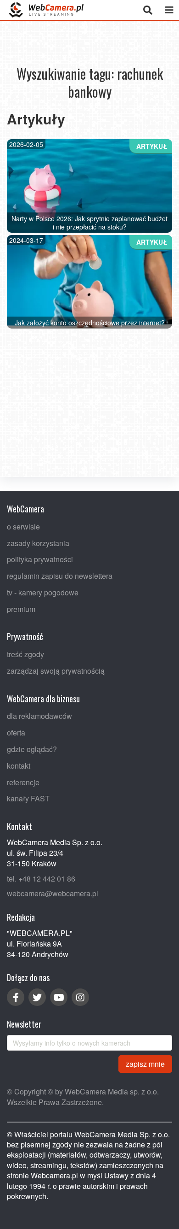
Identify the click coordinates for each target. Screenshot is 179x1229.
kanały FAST (28, 798)
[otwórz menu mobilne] (169, 10)
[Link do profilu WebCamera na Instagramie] (80, 997)
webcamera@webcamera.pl (52, 893)
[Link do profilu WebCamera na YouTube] (58, 997)
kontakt (18, 765)
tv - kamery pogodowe (42, 592)
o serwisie (23, 526)
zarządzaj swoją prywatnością (56, 670)
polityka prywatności (40, 559)
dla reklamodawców (39, 716)
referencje (23, 781)
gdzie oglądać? (32, 749)
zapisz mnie (145, 1063)
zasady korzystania (38, 542)
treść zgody (25, 654)
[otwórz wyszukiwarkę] (147, 10)
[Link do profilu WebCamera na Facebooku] (15, 997)
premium (21, 608)
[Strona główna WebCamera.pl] (46, 10)
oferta (16, 732)
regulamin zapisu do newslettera (59, 575)
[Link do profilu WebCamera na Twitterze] (37, 997)
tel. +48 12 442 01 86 (41, 878)
